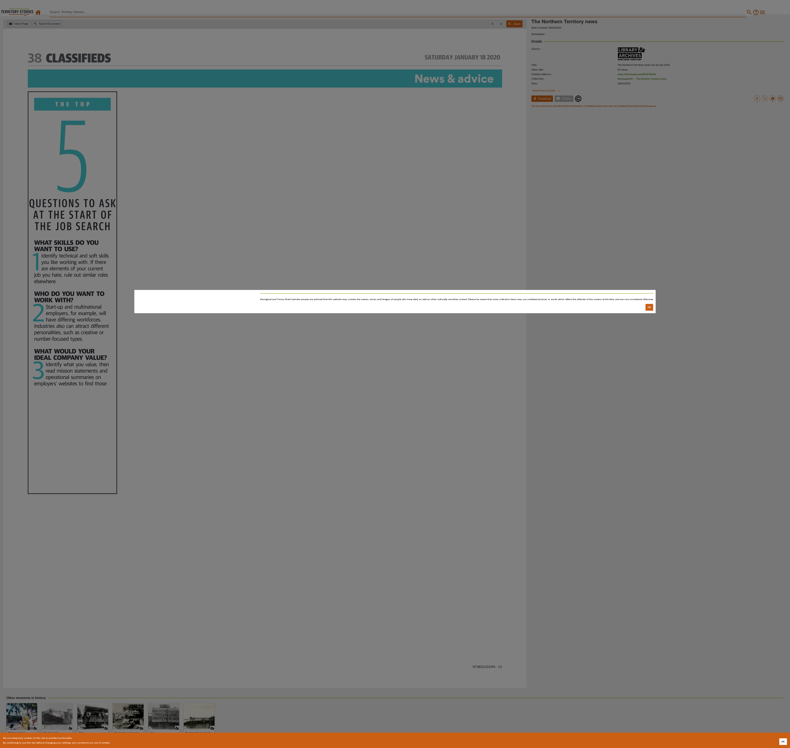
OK (649, 307)
